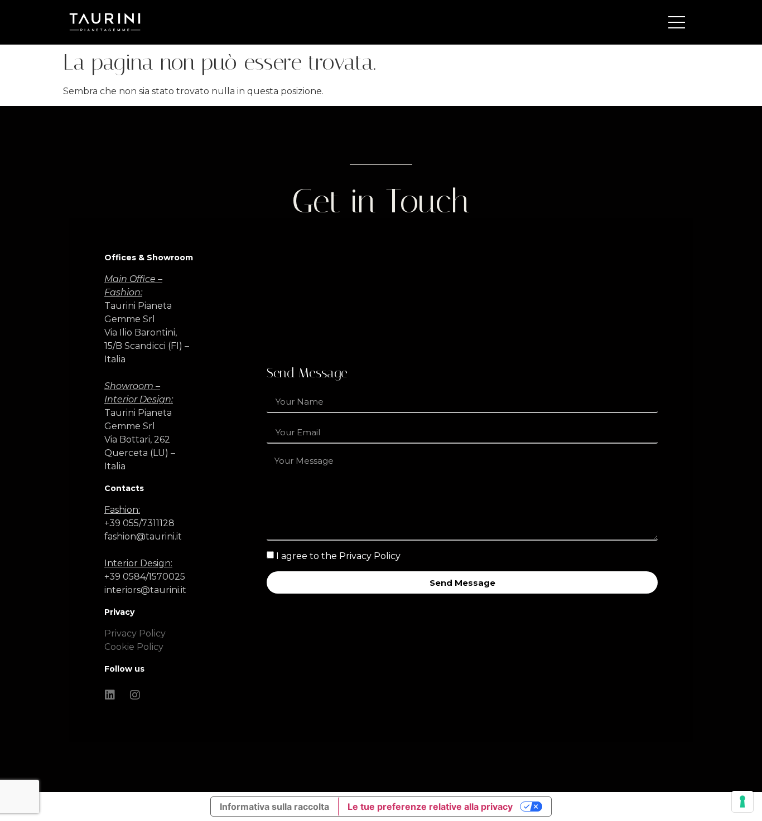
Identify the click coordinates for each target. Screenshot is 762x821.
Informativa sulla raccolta (274, 806)
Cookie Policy (133, 647)
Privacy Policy (135, 633)
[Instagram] (135, 695)
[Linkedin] (110, 695)
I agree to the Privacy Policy (338, 556)
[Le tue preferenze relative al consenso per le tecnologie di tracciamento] (742, 801)
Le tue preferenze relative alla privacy (430, 806)
